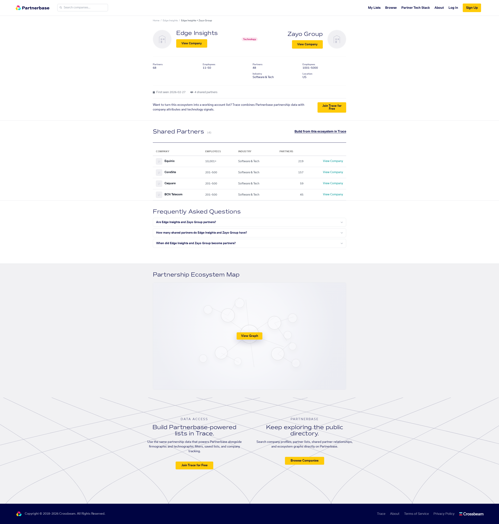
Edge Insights (170, 20)
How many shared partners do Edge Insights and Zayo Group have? (201, 232)
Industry (257, 74)
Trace (381, 513)
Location (307, 74)
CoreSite (170, 172)
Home (156, 20)
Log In (453, 7)
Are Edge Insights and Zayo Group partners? (186, 222)
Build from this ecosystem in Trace (320, 131)
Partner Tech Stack (415, 7)
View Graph (249, 336)
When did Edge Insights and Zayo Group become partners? (196, 243)
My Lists (374, 7)
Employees (209, 64)
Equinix (170, 161)
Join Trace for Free (332, 107)
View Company (191, 43)
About (439, 7)
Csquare (170, 183)
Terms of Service (416, 513)
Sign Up (472, 7)
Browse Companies (305, 460)
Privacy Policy (444, 513)
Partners (158, 64)
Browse (391, 7)
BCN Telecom (173, 194)
